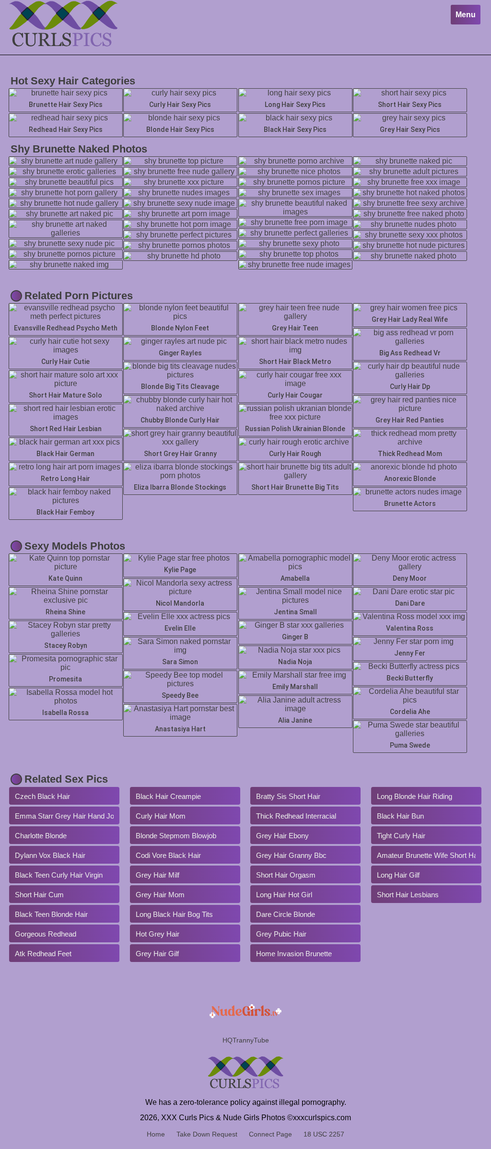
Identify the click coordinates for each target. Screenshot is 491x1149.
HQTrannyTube (245, 1040)
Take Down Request (206, 1134)
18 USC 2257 (324, 1134)
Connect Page (270, 1134)
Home (156, 1134)
